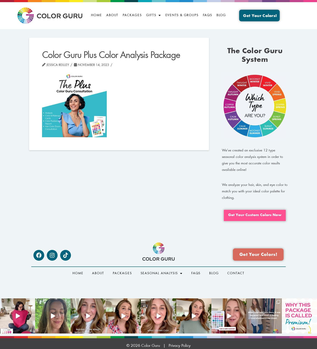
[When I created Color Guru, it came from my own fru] (264, 315)
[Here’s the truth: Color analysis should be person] (123, 315)
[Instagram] (52, 255)
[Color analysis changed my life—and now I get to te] (158, 315)
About (112, 15)
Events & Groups (182, 15)
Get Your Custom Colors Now (254, 215)
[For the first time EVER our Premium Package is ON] (228, 315)
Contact (236, 273)
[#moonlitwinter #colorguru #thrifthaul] (17, 315)
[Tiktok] (65, 255)
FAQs (207, 15)
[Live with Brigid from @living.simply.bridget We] (52, 315)
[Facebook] (38, 255)
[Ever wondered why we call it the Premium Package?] (299, 315)
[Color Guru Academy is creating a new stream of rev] (88, 315)
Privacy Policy (180, 346)
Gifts (151, 15)
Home (96, 15)
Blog (221, 15)
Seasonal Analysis (159, 273)
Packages (132, 15)
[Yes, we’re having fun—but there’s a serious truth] (193, 315)
